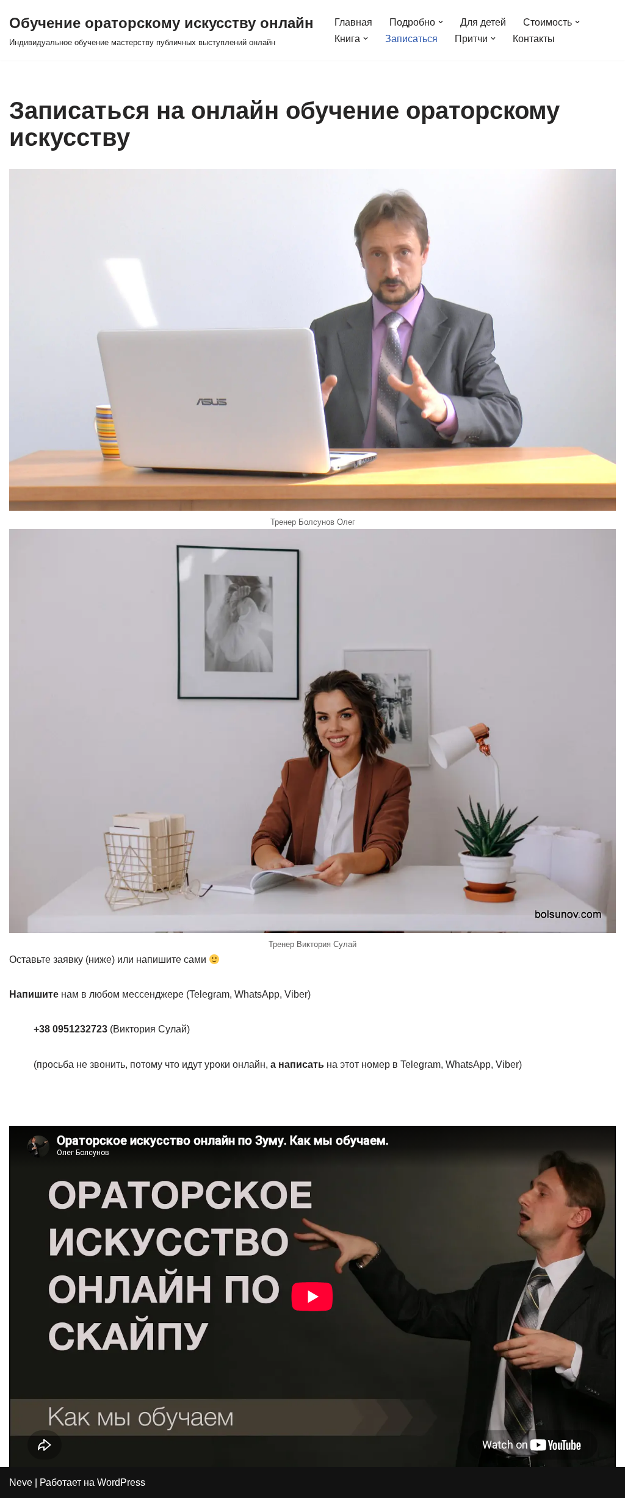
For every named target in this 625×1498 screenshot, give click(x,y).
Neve (20, 1482)
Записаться (411, 39)
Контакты (534, 39)
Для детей (483, 22)
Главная (353, 22)
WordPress (121, 1482)
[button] (440, 22)
